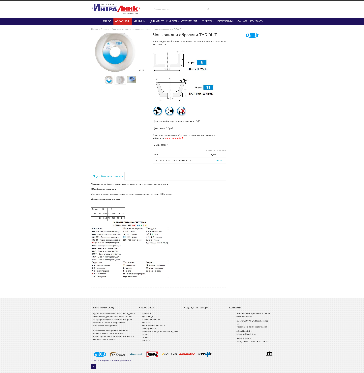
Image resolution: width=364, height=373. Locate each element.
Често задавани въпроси (153, 325)
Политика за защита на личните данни (160, 331)
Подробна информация (108, 176)
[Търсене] (208, 9)
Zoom (141, 70)
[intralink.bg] (118, 9)
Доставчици (147, 316)
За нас (145, 337)
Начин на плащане (151, 319)
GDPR (145, 334)
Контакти (146, 340)
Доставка (146, 322)
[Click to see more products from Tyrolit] (252, 35)
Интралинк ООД (107, 360)
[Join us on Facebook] (93, 366)
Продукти (146, 313)
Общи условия (149, 328)
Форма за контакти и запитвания (251, 327)
